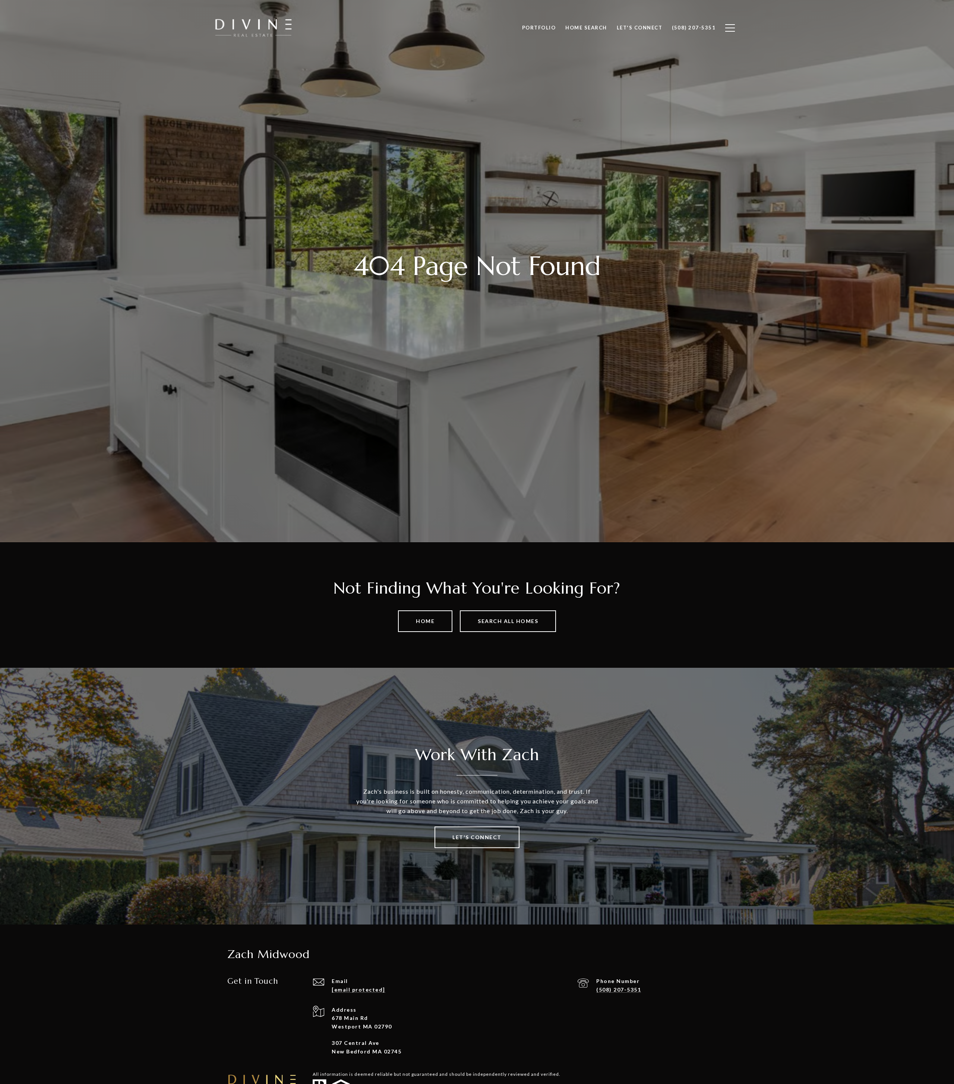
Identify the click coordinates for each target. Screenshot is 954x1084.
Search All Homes (508, 621)
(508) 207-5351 (618, 989)
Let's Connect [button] (477, 837)
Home (425, 621)
